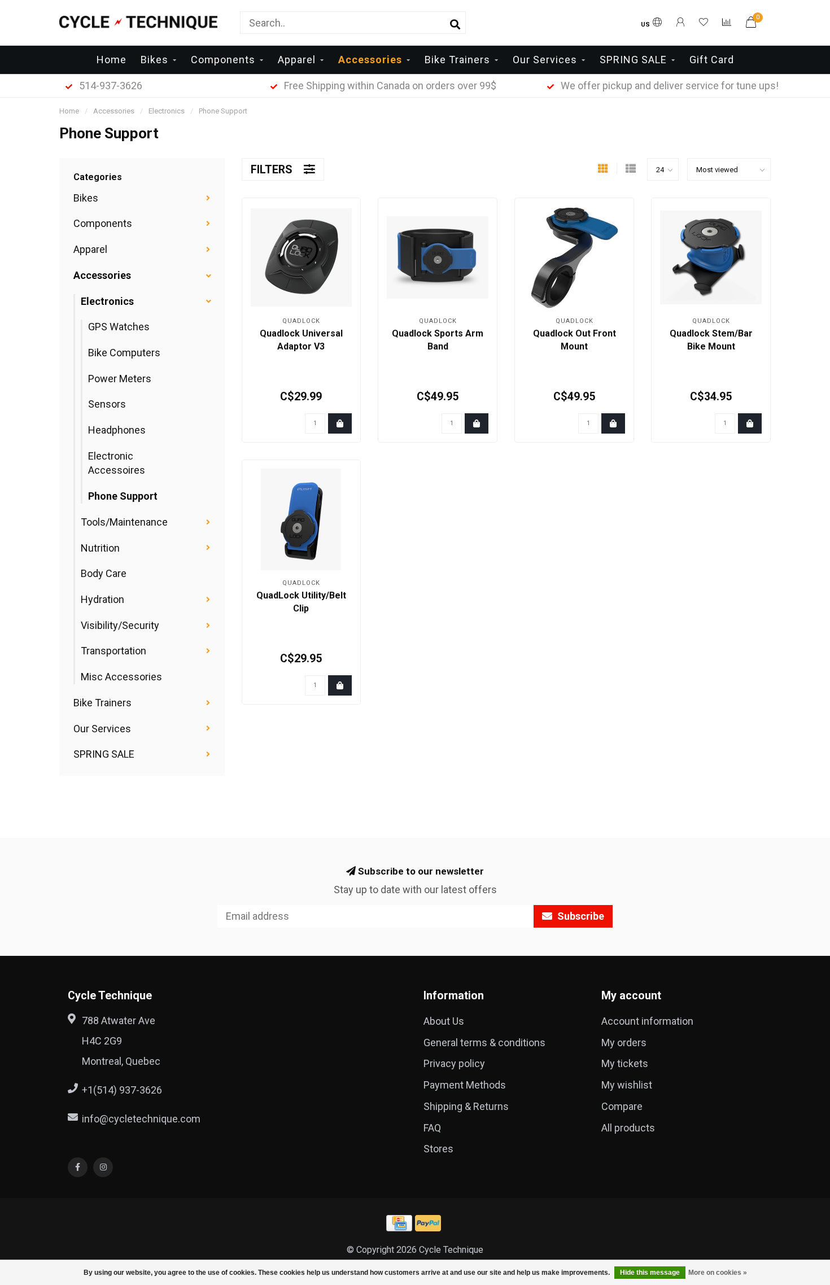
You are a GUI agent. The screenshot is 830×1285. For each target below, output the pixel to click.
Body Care (103, 573)
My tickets (624, 1063)
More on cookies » (717, 1273)
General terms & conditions (484, 1042)
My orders (623, 1042)
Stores (438, 1149)
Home (111, 59)
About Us (443, 1021)
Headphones (117, 430)
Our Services (545, 59)
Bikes (154, 59)
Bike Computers (124, 353)
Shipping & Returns (466, 1106)
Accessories (370, 59)
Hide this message (650, 1273)
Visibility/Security (120, 625)
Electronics (107, 301)
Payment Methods (464, 1085)
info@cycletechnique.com (141, 1119)
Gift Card (711, 59)
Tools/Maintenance (124, 522)
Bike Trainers (457, 59)
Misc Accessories (121, 677)
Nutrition (100, 548)
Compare (622, 1106)
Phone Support (123, 496)
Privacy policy (454, 1063)
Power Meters (119, 378)
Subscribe (579, 916)
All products (628, 1128)
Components (223, 59)
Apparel (297, 59)
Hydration (102, 599)
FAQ (432, 1128)
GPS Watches (119, 327)
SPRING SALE (633, 59)
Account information (647, 1021)
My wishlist (626, 1085)
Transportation (113, 651)
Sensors (107, 404)
